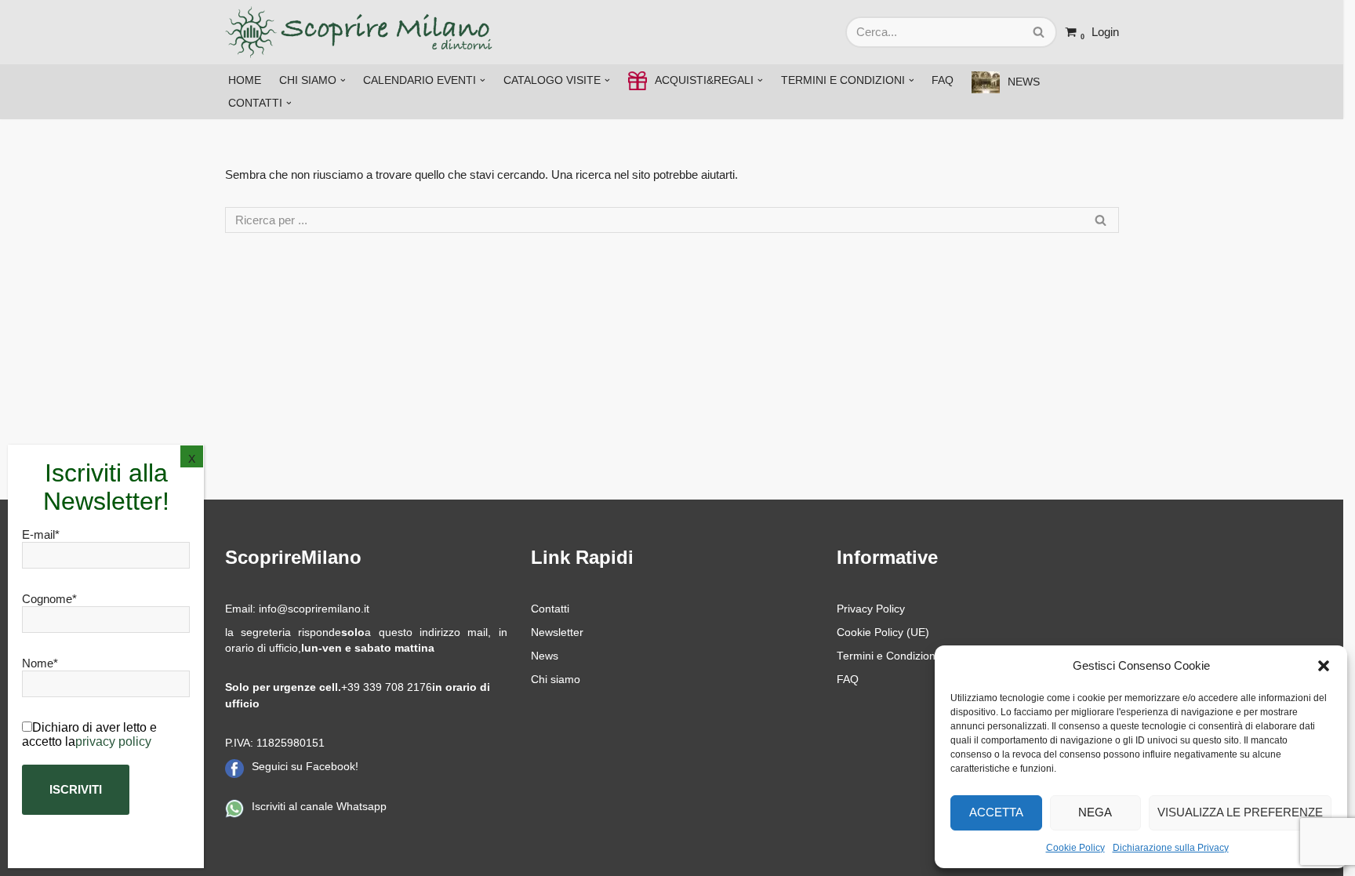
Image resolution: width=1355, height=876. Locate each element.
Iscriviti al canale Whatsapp (319, 806)
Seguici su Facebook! (305, 766)
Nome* (40, 663)
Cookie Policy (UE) (883, 632)
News (544, 656)
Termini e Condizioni (887, 656)
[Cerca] (1039, 32)
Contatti (550, 609)
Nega (1095, 812)
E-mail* (41, 534)
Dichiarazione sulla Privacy (1171, 847)
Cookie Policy (1075, 847)
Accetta (996, 812)
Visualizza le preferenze (1240, 812)
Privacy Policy (871, 609)
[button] (1323, 666)
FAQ (943, 80)
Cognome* (49, 598)
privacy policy (113, 741)
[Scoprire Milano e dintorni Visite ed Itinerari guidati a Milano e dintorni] (362, 32)
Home (244, 80)
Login (1105, 31)
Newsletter (557, 632)
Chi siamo (555, 679)
